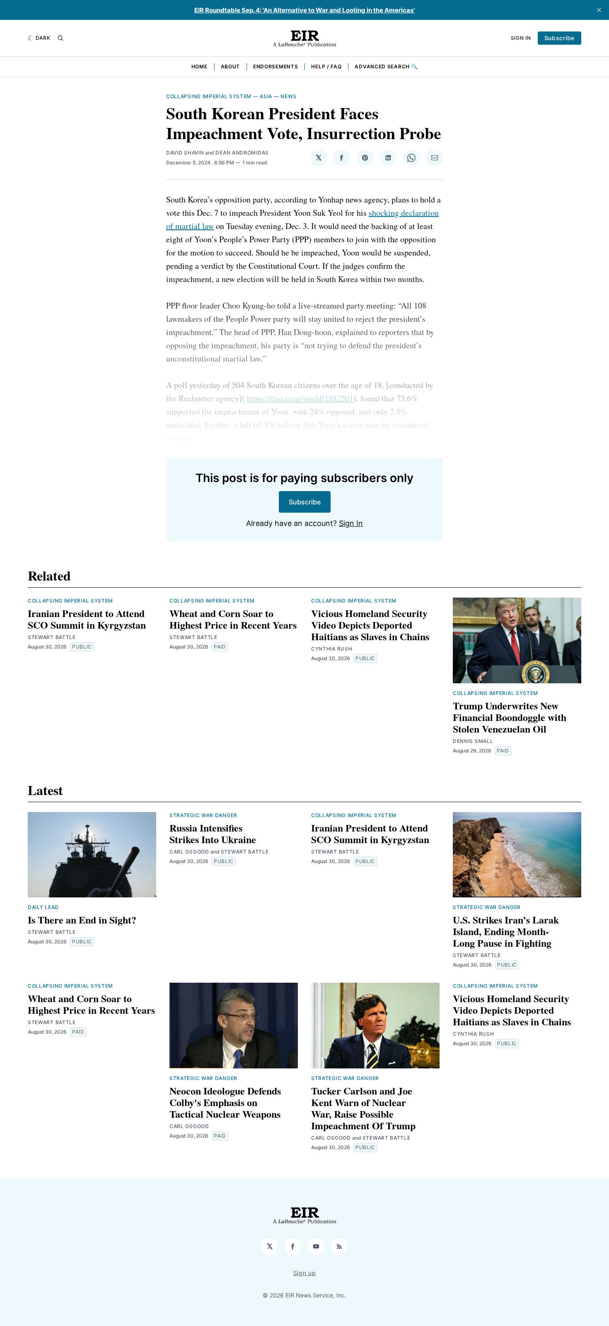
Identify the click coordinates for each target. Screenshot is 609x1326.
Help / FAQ (326, 66)
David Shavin (185, 152)
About (230, 66)
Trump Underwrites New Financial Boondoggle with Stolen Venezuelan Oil (509, 717)
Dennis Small (473, 741)
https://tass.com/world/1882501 (300, 398)
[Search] (60, 38)
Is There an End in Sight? (82, 919)
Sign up (304, 1272)
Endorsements (275, 66)
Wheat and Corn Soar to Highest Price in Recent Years (233, 619)
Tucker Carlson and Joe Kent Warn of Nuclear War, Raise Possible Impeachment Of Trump (363, 1108)
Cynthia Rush (331, 649)
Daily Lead (43, 907)
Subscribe (559, 37)
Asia (266, 96)
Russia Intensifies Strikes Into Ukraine (212, 833)
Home (199, 66)
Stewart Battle (52, 637)
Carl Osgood (189, 852)
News (288, 96)
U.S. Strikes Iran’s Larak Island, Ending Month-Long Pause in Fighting (506, 931)
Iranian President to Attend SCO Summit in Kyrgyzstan (87, 619)
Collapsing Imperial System (208, 96)
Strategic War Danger (203, 815)
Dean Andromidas (242, 152)
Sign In (521, 38)
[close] (599, 10)
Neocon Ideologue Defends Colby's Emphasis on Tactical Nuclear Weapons (225, 1102)
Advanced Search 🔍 (386, 66)
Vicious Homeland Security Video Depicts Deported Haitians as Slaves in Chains (370, 625)
